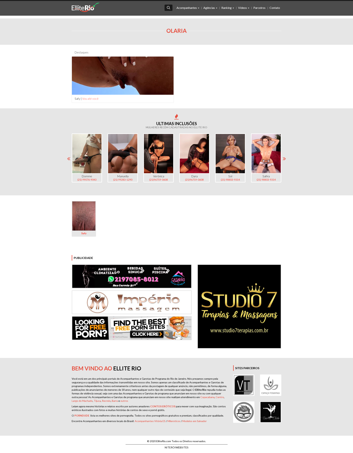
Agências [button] (209, 7)
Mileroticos (173, 421)
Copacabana (207, 397)
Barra (115, 400)
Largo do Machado (82, 400)
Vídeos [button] (242, 7)
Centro (220, 397)
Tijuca (97, 400)
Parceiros (259, 7)
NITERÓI (176, 447)
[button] (168, 8)
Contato (275, 7)
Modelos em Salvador (194, 421)
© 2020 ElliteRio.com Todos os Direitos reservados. (176, 441)
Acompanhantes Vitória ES (150, 421)
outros (124, 400)
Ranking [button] (226, 7)
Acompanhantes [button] (186, 7)
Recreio (106, 400)
